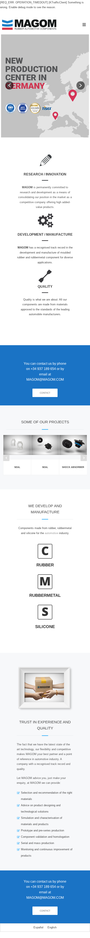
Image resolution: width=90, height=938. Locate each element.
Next (84, 458)
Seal (17, 467)
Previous (6, 458)
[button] (84, 24)
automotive (51, 533)
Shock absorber (73, 467)
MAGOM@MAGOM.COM (45, 379)
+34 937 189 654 (43, 369)
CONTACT (45, 392)
